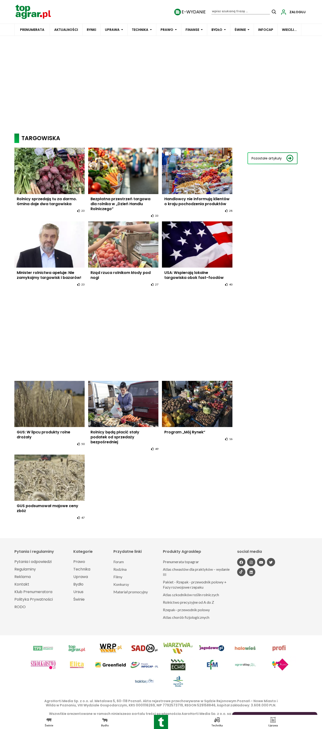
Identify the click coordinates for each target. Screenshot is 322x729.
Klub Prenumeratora (33, 592)
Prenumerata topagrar (181, 561)
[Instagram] (251, 562)
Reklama (22, 576)
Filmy (117, 576)
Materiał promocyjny (130, 592)
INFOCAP (265, 29)
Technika (140, 29)
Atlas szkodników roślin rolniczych (191, 594)
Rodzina (120, 569)
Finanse (192, 29)
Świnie (240, 29)
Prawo (167, 29)
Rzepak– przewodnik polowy (186, 609)
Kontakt (21, 584)
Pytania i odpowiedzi (33, 561)
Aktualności (66, 29)
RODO (20, 607)
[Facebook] (241, 562)
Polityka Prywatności (33, 599)
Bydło (216, 29)
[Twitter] (271, 562)
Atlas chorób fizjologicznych (186, 617)
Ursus (78, 592)
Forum (118, 561)
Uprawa (112, 29)
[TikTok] (241, 572)
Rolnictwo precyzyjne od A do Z (188, 602)
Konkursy (121, 584)
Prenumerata (32, 29)
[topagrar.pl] (33, 11)
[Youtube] (261, 562)
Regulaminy (25, 569)
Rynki (91, 29)
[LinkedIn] (251, 572)
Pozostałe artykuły (267, 158)
